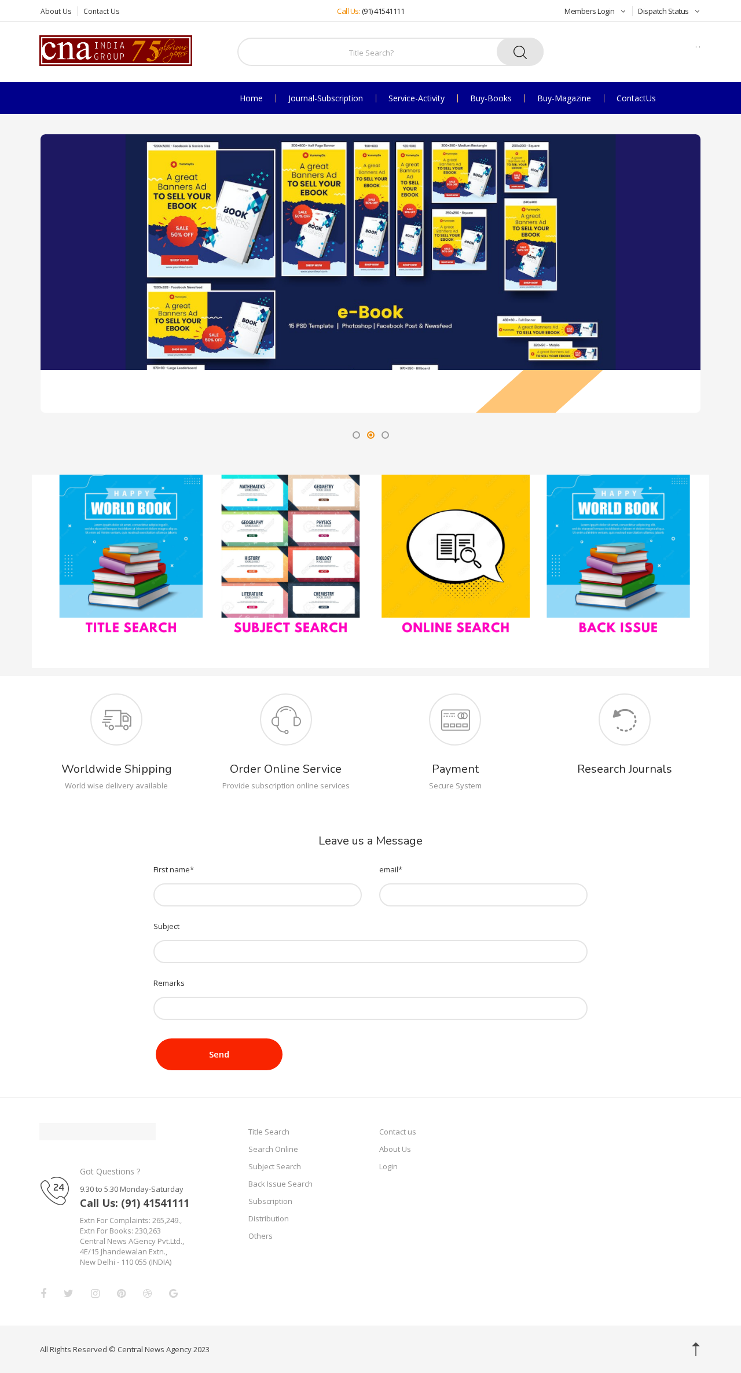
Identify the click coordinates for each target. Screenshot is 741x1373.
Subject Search (274, 1166)
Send (219, 1054)
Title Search (268, 1131)
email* (390, 869)
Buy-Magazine (564, 98)
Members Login (589, 11)
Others (260, 1236)
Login (388, 1166)
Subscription (270, 1201)
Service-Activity (416, 98)
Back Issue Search (280, 1184)
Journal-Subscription (325, 98)
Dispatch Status (663, 11)
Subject (166, 926)
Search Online (273, 1149)
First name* (173, 869)
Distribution (268, 1218)
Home (251, 98)
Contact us (397, 1131)
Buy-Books (491, 98)
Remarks (169, 983)
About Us (56, 11)
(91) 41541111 (383, 11)
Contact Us (101, 11)
